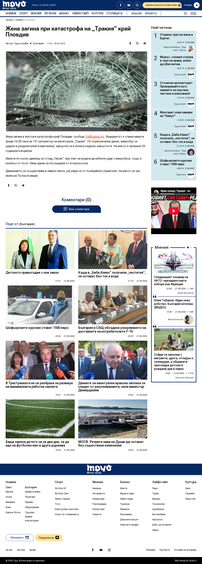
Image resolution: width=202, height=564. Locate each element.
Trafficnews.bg (94, 136)
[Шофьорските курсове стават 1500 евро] (40, 304)
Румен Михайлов (185, 293)
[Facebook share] (130, 43)
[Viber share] (137, 43)
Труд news (181, 174)
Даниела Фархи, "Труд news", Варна (175, 152)
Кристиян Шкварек (184, 377)
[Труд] (99, 469)
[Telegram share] (144, 43)
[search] (185, 13)
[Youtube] (128, 5)
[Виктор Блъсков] (188, 319)
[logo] (14, 5)
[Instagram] (137, 5)
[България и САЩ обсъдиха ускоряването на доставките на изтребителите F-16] (112, 304)
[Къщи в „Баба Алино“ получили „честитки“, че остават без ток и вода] (112, 249)
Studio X (192, 560)
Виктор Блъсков (175, 319)
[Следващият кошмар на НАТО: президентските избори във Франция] (173, 262)
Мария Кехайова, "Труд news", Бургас (175, 48)
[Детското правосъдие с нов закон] (40, 249)
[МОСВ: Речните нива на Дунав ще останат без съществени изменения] (112, 418)
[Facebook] (120, 5)
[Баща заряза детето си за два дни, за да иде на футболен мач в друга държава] (40, 418)
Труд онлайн (21, 43)
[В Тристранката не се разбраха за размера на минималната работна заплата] (40, 360)
